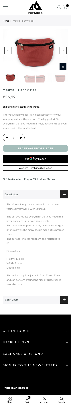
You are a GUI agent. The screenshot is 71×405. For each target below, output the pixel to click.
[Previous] (7, 50)
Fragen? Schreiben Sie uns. (40, 179)
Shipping (8, 106)
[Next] (63, 50)
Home (6, 20)
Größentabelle (12, 179)
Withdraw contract (16, 387)
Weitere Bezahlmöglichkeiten (35, 167)
